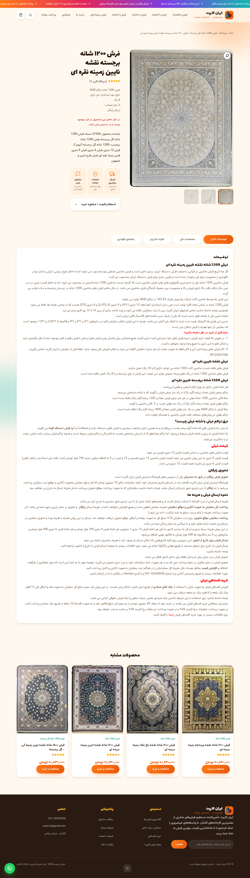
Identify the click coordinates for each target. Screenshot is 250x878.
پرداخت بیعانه (48, 15)
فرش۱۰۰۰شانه (139, 15)
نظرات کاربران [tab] (157, 239)
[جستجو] (30, 15)
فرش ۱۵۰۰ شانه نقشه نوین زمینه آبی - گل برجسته (42, 747)
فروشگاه (223, 33)
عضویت (179, 844)
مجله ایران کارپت (152, 845)
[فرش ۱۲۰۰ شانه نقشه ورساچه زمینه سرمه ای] (207, 699)
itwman (129, 574)
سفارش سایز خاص (151, 828)
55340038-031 (154, 574)
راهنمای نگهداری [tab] (125, 239)
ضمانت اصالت (105, 836)
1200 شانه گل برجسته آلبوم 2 (91, 145)
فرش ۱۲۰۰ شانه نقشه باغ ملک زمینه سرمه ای (154, 747)
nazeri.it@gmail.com (54, 826)
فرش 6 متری (95, 150)
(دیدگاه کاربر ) (98, 81)
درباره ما (80, 15)
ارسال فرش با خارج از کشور (91, 546)
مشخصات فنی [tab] (187, 239)
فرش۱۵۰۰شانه (180, 15)
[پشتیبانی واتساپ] (9, 868)
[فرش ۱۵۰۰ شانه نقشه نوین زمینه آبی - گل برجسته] (42, 699)
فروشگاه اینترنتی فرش (147, 477)
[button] (227, 55)
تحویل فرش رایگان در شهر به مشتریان (206, 477)
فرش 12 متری (112, 150)
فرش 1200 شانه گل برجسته (203, 33)
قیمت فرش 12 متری (177, 453)
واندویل (178, 299)
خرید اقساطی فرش (214, 580)
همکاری (66, 15)
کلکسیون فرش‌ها (152, 819)
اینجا (171, 615)
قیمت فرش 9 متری (217, 458)
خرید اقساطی (154, 836)
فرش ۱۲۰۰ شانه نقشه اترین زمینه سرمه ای (100, 747)
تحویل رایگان (218, 470)
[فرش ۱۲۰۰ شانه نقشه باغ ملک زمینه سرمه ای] (152, 699)
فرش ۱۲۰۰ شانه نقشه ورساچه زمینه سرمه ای (209, 747)
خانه (231, 33)
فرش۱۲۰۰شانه (159, 15)
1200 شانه (75, 288)
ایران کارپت (128, 477)
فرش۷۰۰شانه (119, 15)
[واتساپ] (127, 868)
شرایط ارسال (107, 828)
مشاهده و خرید (215, 769)
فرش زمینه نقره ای (109, 155)
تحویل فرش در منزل (216, 562)
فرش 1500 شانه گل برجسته (52, 738)
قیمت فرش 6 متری (217, 463)
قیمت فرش (219, 446)
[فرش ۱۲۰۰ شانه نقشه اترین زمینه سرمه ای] (97, 699)
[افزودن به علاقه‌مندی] (188, 671)
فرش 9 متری (79, 150)
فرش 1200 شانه (90, 139)
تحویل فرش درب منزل (215, 557)
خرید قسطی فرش (197, 603)
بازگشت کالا (107, 845)
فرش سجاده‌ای (98, 15)
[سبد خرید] (21, 15)
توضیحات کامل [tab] (218, 239)
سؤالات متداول (105, 819)
